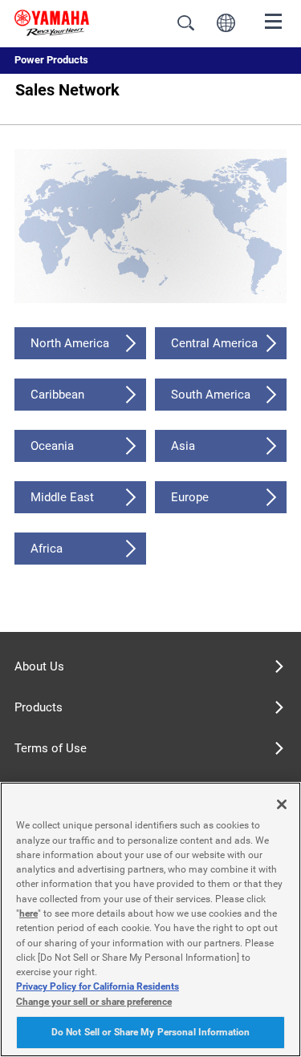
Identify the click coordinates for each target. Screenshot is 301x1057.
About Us (39, 666)
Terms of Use (50, 748)
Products (38, 707)
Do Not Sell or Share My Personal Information (150, 1032)
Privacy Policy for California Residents (97, 986)
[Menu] (273, 20)
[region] (150, 919)
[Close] (281, 804)
